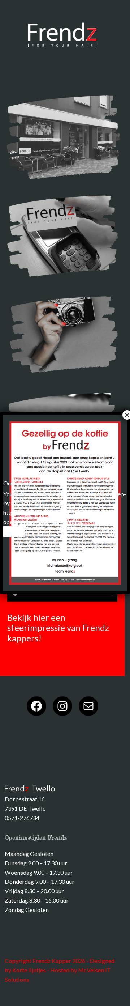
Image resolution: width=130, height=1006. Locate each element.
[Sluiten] (14, 531)
